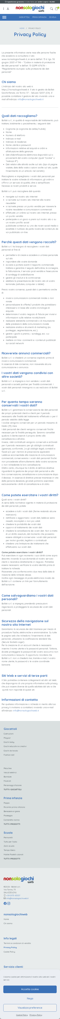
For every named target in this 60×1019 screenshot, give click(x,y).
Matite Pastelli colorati (13, 854)
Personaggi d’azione (13, 785)
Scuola (52, 17)
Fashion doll (9, 755)
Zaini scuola (9, 846)
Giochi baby (9, 742)
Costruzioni (9, 733)
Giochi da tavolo (11, 750)
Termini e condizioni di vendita (17, 943)
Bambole (8, 776)
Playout (7, 738)
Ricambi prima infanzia (14, 807)
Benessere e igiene (12, 811)
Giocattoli (24, 17)
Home (22, 28)
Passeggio (8, 815)
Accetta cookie (30, 989)
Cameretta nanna (12, 820)
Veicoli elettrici (10, 772)
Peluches (8, 768)
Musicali (7, 781)
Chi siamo (8, 923)
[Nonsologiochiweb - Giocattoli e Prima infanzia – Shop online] (30, 8)
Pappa (7, 803)
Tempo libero (9, 850)
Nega (30, 998)
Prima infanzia (39, 17)
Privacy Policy (36, 1015)
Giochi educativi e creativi (15, 746)
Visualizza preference (30, 1007)
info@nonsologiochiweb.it (31, 99)
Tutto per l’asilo (10, 841)
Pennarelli (8, 837)
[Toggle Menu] (4, 17)
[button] (52, 9)
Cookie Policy (22, 1015)
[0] (56, 9)
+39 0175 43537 (13, 895)
